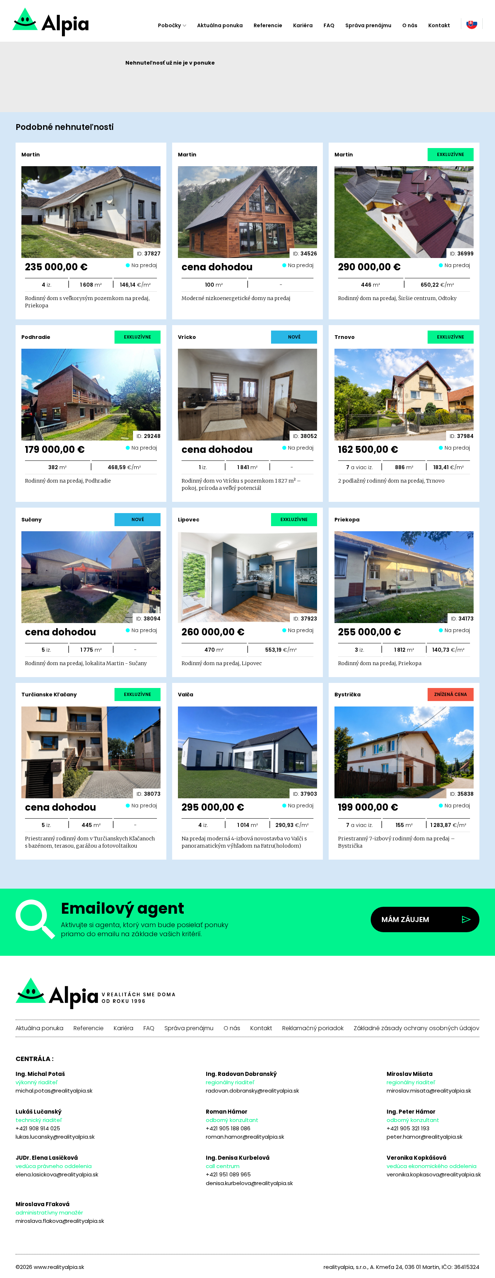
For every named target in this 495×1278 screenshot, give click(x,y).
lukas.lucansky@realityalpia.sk (55, 1136)
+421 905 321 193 (408, 1128)
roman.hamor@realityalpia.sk (245, 1136)
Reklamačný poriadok (313, 1028)
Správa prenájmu (368, 25)
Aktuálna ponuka (220, 25)
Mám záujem (405, 919)
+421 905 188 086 (228, 1128)
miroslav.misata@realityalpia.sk (429, 1090)
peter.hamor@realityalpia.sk (424, 1136)
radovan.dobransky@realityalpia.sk (252, 1090)
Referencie (268, 25)
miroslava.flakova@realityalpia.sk (60, 1221)
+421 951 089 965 (228, 1174)
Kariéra (303, 25)
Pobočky (169, 25)
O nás (409, 25)
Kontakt (439, 25)
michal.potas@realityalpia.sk (54, 1090)
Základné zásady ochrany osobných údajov (416, 1028)
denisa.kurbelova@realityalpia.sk (249, 1183)
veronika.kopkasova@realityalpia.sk (434, 1174)
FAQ (329, 25)
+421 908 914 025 (38, 1128)
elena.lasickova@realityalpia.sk (57, 1174)
